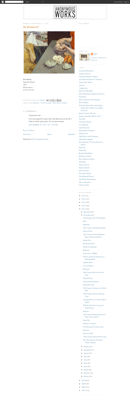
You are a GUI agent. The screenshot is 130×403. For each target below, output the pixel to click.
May (85, 363)
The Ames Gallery (85, 173)
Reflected (86, 250)
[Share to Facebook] (58, 100)
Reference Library (85, 156)
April (86, 366)
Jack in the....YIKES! (90, 253)
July (85, 356)
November (87, 215)
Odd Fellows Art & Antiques (88, 136)
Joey (96, 54)
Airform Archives (85, 73)
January (86, 376)
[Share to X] (55, 100)
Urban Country (84, 185)
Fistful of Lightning (90, 247)
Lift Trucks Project (85, 122)
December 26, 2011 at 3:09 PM (43, 125)
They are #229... (88, 333)
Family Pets (87, 240)
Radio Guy (82, 150)
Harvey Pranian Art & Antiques (89, 99)
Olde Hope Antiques (86, 139)
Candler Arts (83, 88)
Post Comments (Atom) (40, 139)
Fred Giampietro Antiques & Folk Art (91, 94)
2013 (84, 202)
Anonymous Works (85, 82)
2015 (84, 196)
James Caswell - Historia (87, 113)
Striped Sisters (88, 278)
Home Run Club (88, 285)
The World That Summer (87, 179)
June (85, 360)
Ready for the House (86, 153)
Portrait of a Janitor (89, 323)
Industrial (86, 224)
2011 (84, 209)
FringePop (82, 97)
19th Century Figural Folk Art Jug (94, 336)
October (87, 346)
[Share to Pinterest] (60, 100)
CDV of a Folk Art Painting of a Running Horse (93, 258)
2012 (84, 205)
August (86, 353)
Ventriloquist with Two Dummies (94, 218)
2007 (84, 390)
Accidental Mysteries (86, 71)
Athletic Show (88, 262)
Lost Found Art (84, 128)
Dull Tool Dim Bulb (86, 91)
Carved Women (88, 266)
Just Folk (82, 119)
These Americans (85, 182)
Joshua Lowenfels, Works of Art (90, 116)
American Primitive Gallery (88, 76)
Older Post (71, 134)
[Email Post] (47, 100)
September (87, 350)
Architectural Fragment (91, 281)
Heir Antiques (83, 102)
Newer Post (27, 134)
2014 (84, 199)
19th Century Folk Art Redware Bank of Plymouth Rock (94, 235)
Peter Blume (46, 103)
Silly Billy (82, 162)
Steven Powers (84, 170)
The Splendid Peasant (86, 176)
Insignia (86, 311)
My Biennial (35, 103)
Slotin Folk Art (84, 165)
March (86, 369)
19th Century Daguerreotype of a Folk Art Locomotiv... (94, 315)
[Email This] (50, 100)
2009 (84, 384)
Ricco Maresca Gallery (87, 159)
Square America (84, 167)
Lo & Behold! (83, 125)
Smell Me (86, 320)
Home (49, 134)
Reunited (86, 269)
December (87, 212)
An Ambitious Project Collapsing (90, 79)
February (87, 373)
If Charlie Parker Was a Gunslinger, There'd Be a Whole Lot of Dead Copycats (91, 107)
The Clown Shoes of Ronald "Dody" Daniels (92, 341)
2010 (84, 380)
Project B (82, 147)
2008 (84, 387)
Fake (84, 221)
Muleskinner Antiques (86, 130)
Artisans (82, 85)
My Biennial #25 (31, 26)
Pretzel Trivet (87, 231)
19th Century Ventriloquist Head (94, 228)
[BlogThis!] (53, 100)
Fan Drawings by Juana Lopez (93, 327)
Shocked (86, 330)
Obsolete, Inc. (83, 133)
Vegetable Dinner (59, 103)
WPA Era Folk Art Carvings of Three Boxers (93, 306)
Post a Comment (28, 130)
